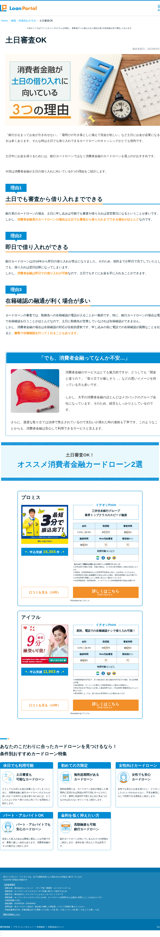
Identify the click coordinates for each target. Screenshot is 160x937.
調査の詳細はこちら (11, 914)
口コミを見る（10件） (45, 592)
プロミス (31, 497)
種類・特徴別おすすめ (23, 20)
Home (4, 20)
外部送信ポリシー (56, 927)
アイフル (31, 617)
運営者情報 (5, 927)
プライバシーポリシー (23, 927)
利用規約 (41, 927)
